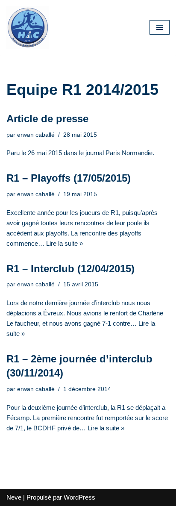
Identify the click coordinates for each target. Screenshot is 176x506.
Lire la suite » (64, 243)
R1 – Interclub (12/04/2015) (70, 268)
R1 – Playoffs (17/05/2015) (68, 178)
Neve (13, 497)
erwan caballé (36, 135)
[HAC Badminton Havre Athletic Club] (27, 27)
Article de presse (47, 118)
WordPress (79, 497)
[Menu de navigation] (160, 27)
